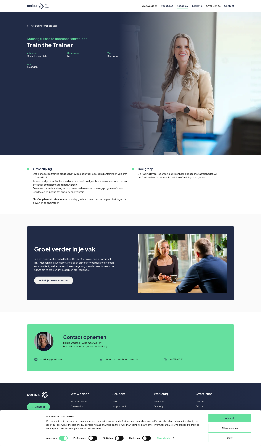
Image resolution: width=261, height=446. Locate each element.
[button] (150, 6)
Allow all (229, 418)
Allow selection (230, 428)
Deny (229, 438)
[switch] (93, 438)
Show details (163, 438)
